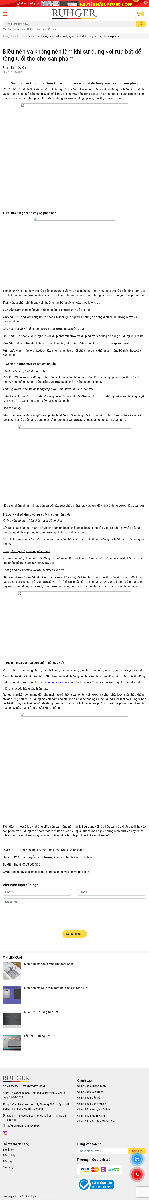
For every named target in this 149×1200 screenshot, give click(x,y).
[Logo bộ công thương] (95, 1184)
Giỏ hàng (8, 1167)
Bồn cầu (7, 29)
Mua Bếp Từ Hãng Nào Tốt (41, 1012)
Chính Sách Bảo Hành (90, 1092)
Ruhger (32, 1196)
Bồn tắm (51, 29)
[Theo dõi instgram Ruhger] (5, 1133)
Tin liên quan (13, 957)
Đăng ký (7, 1161)
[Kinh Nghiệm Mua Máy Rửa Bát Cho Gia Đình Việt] (12, 995)
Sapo (56, 1196)
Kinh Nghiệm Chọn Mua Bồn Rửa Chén (49, 964)
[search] (141, 24)
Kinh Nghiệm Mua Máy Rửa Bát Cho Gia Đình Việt (56, 988)
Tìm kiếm (8, 1149)
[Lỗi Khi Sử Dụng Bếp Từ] (12, 1043)
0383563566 (32, 1125)
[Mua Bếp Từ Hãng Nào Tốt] (12, 1019)
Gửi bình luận (74, 934)
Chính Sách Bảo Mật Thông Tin (96, 1121)
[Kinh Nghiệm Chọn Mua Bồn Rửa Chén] (12, 971)
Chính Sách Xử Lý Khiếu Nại (93, 1109)
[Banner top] (74, 3)
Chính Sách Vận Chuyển (91, 1103)
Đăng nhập (9, 1155)
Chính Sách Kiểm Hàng (91, 1115)
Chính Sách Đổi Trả (88, 1097)
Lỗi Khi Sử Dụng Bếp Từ (39, 1036)
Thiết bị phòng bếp (36, 29)
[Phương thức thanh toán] (99, 1169)
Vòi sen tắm (19, 29)
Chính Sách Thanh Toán (91, 1086)
